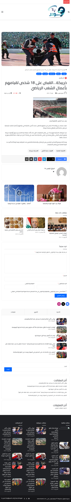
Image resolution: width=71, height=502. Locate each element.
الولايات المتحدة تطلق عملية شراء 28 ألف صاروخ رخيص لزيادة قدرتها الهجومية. (33, 327)
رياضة (58, 74)
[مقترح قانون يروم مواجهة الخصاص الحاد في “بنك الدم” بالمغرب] (64, 445)
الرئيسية (63, 70)
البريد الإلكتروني (62, 283)
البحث (65, 366)
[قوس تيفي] (56, 11)
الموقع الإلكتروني (29, 283)
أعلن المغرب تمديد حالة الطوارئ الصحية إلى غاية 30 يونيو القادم (53, 460)
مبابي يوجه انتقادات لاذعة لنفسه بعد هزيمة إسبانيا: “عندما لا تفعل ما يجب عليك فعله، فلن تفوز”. (30, 345)
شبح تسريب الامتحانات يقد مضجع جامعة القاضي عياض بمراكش (54, 472)
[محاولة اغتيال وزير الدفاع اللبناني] (35, 222)
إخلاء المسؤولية (10, 498)
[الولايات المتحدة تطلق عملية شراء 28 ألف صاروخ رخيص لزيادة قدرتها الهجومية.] (62, 329)
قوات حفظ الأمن (47, 150)
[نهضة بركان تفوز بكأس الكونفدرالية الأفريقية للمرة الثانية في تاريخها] (64, 430)
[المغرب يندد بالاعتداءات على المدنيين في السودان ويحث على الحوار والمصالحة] (62, 354)
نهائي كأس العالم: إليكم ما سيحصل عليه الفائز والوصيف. (39, 319)
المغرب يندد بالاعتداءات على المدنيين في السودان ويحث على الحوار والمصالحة (34, 352)
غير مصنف (52, 74)
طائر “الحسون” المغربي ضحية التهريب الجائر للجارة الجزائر (54, 484)
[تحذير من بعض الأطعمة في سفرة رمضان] (13, 222)
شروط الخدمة (18, 498)
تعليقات (13, 312)
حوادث (58, 70)
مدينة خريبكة (33, 150)
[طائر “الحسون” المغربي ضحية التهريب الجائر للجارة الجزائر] (64, 483)
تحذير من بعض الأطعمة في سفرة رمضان (14, 231)
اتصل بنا (3, 498)
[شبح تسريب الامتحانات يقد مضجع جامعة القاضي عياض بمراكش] (64, 471)
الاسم (65, 275)
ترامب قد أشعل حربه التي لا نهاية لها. (45, 335)
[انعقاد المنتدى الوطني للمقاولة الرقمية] (57, 224)
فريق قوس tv (60, 93)
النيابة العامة (60, 150)
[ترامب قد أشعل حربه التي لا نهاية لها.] (62, 338)
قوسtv (45, 74)
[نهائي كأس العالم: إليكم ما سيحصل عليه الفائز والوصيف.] (62, 321)
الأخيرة (58, 312)
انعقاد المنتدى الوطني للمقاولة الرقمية (58, 234)
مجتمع (39, 74)
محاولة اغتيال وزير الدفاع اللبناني (36, 230)
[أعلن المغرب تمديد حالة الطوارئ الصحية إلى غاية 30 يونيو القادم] (64, 458)
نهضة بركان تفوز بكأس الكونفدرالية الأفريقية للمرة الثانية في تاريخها (53, 433)
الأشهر (36, 312)
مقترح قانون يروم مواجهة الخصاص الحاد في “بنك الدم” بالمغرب (54, 447)
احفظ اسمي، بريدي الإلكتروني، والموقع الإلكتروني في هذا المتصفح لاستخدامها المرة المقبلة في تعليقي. (38, 291)
